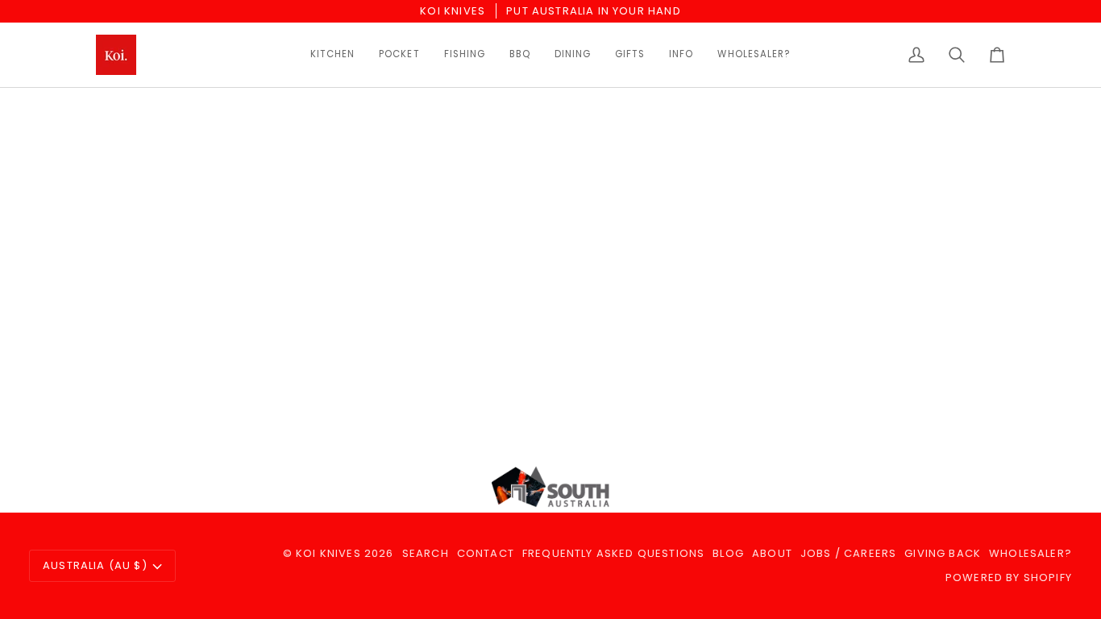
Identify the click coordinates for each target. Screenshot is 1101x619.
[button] (332, 55)
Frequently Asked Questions (613, 553)
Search (425, 553)
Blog (728, 553)
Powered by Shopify (1008, 577)
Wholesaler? (1030, 553)
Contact (485, 553)
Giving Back (942, 553)
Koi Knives (328, 553)
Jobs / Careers (848, 553)
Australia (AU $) (95, 565)
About (772, 553)
